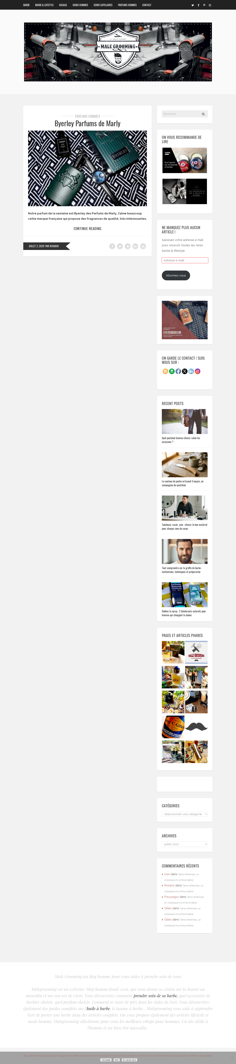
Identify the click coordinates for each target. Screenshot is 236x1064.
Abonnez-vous (176, 275)
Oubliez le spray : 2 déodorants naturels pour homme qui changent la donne (184, 613)
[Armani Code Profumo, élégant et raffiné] (196, 678)
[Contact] (196, 653)
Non (117, 1060)
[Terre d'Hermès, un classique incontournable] (173, 653)
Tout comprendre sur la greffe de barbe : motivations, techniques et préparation (182, 570)
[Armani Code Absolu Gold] (196, 753)
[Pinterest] (204, 5)
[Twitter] (192, 5)
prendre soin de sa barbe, (156, 995)
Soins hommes (80, 5)
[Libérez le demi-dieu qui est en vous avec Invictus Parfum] (173, 753)
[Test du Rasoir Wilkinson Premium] (196, 703)
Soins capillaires (103, 5)
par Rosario (52, 246)
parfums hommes (87, 116)
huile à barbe (98, 1008)
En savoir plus (129, 1060)
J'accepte (105, 1060)
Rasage (63, 5)
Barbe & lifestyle (44, 5)
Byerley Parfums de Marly (87, 123)
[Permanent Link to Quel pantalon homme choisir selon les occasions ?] (185, 433)
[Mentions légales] (196, 728)
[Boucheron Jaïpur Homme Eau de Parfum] (173, 678)
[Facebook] (198, 5)
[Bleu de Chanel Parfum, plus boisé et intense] (173, 703)
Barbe (26, 5)
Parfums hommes (127, 5)
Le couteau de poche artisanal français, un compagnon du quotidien (182, 483)
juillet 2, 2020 (36, 246)
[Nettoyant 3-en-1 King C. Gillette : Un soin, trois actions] (173, 728)
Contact (146, 5)
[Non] (232, 1057)
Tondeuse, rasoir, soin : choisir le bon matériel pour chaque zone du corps (184, 526)
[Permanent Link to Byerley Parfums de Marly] (87, 205)
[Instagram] (210, 5)
